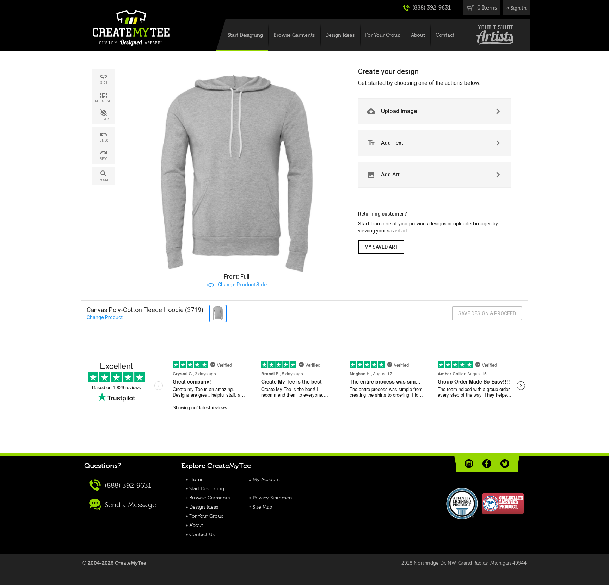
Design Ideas (340, 35)
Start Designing (245, 35)
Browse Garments (294, 35)
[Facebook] (487, 464)
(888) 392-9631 (431, 8)
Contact (445, 35)
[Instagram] (469, 464)
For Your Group (382, 35)
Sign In (519, 8)
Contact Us (202, 534)
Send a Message (129, 505)
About (418, 35)
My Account (266, 479)
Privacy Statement (273, 498)
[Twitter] (505, 464)
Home (196, 479)
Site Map (262, 507)
